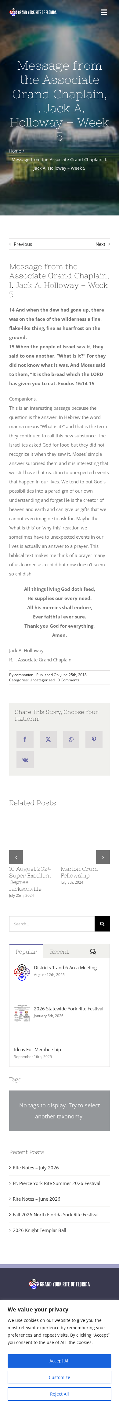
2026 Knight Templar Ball (39, 1217)
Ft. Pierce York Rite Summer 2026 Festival (56, 1170)
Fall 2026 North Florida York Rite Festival (56, 1201)
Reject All (59, 1394)
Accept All (59, 1361)
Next (100, 244)
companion (23, 674)
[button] (16, 850)
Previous (23, 244)
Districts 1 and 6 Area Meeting (65, 954)
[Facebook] (25, 739)
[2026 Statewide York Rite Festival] (22, 997)
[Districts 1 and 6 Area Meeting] (22, 956)
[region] (59, 1353)
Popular (26, 938)
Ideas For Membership (37, 1036)
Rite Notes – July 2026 (36, 1154)
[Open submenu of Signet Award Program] (98, 1290)
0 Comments (68, 680)
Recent (59, 938)
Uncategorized (42, 680)
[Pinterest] (94, 739)
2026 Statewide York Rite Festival (68, 995)
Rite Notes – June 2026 (36, 1186)
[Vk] (25, 759)
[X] (48, 739)
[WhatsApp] (71, 739)
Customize (59, 1377)
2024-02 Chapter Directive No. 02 (32, 872)
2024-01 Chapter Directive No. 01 (83, 872)
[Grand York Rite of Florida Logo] (33, 9)
